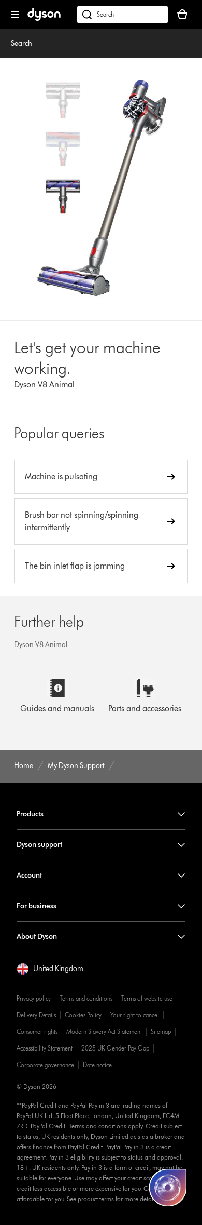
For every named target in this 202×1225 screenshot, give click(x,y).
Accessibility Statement (45, 1048)
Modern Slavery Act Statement (104, 1031)
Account (29, 875)
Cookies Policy (83, 1015)
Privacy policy (34, 998)
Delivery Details (36, 1015)
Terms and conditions (86, 998)
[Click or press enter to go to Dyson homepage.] (44, 18)
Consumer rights (37, 1031)
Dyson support (39, 844)
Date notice (97, 1065)
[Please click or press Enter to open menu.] (15, 14)
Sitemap (161, 1031)
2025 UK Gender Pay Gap (115, 1048)
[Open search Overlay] (122, 14)
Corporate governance (45, 1065)
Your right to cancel (134, 1015)
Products (30, 814)
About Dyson (37, 936)
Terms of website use (146, 998)
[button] (50, 969)
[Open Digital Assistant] (167, 1187)
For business (36, 905)
